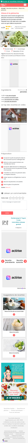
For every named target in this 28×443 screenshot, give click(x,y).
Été (5, 53)
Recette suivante (19, 261)
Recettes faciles (9, 408)
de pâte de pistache (11, 101)
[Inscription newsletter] (14, 391)
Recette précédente (10, 261)
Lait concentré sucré (11, 55)
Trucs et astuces (14, 412)
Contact (21, 431)
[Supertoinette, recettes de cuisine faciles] (3, 5)
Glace (2, 57)
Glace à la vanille (14, 332)
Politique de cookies (17, 435)
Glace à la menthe (14, 353)
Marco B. (8, 187)
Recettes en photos (12, 8)
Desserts (8, 53)
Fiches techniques (17, 410)
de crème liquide (11, 95)
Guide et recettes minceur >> (14, 1)
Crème (23, 55)
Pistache (18, 55)
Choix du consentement (19, 438)
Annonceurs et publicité (10, 431)
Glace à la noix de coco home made (14, 311)
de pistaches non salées (12, 99)
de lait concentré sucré (11, 97)
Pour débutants (15, 53)
